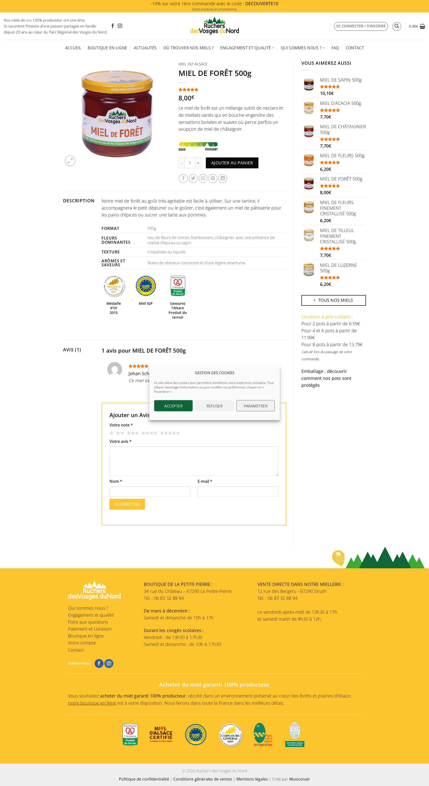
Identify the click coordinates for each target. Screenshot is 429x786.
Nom (115, 481)
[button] (417, 26)
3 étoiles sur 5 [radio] (132, 433)
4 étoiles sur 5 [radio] (148, 433)
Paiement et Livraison (90, 629)
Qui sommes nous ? (301, 48)
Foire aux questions (88, 622)
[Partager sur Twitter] (193, 178)
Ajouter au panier (232, 163)
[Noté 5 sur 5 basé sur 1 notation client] (232, 89)
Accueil (73, 48)
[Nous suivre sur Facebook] (112, 26)
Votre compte (82, 643)
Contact (355, 48)
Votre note (121, 425)
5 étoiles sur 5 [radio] (169, 433)
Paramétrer (256, 405)
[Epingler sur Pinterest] (212, 178)
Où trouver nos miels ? (188, 48)
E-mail (205, 481)
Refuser (214, 405)
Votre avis (120, 441)
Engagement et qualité (245, 48)
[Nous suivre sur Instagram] (120, 26)
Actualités (145, 48)
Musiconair (299, 779)
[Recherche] (396, 26)
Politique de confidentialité (144, 779)
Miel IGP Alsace (193, 63)
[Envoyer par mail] (203, 178)
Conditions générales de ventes (202, 779)
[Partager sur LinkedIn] (222, 178)
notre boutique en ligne (92, 703)
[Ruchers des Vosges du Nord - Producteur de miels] (214, 26)
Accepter (173, 405)
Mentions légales (252, 779)
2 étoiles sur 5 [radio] (119, 433)
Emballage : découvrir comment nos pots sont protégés (326, 378)
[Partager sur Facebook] (183, 178)
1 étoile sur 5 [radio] (110, 433)
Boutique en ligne (107, 48)
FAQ (335, 48)
